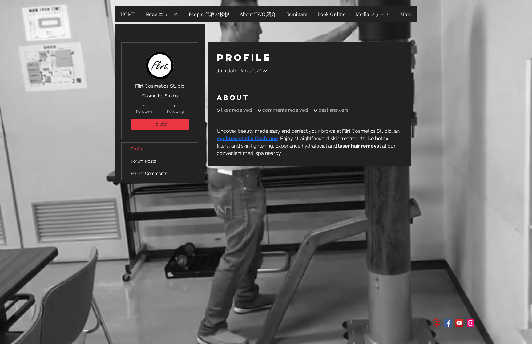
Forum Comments (149, 173)
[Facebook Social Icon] (448, 323)
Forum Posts (143, 161)
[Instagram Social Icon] (470, 323)
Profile (137, 148)
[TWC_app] (436, 323)
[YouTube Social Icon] (459, 323)
